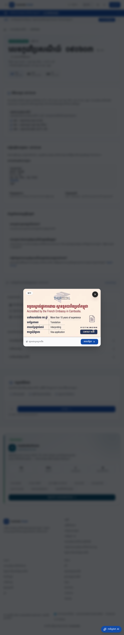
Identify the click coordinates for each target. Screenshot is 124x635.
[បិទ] (95, 294)
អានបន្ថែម (88, 341)
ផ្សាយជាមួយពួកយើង (36, 341)
